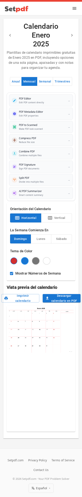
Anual (16, 81)
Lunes (41, 239)
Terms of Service (63, 460)
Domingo (20, 239)
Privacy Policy (37, 460)
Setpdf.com (16, 460)
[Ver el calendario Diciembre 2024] (10, 35)
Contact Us (41, 470)
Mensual (29, 81)
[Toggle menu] (74, 8)
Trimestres (62, 81)
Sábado (61, 239)
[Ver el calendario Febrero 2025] (72, 35)
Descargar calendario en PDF (64, 298)
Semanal (45, 81)
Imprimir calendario (22, 298)
